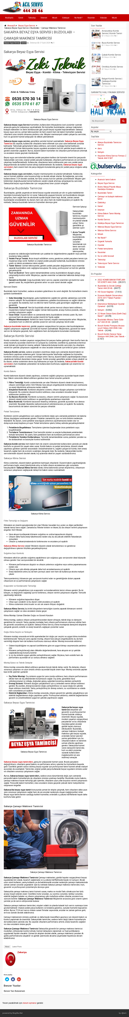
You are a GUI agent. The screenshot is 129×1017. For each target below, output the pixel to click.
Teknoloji (32, 18)
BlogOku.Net (18, 1013)
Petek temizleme (105, 249)
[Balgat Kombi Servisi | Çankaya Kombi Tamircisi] (96, 85)
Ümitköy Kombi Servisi (112, 66)
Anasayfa (11, 25)
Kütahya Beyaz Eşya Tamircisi (111, 223)
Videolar (103, 18)
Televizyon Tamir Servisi (108, 263)
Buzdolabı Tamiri (105, 193)
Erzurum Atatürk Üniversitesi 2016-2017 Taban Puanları (110, 296)
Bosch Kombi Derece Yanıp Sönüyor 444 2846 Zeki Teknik (111, 335)
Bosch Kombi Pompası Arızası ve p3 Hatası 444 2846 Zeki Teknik (111, 328)
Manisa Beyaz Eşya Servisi (109, 227)
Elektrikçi (102, 202)
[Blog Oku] (23, 12)
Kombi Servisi (104, 219)
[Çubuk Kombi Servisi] (96, 61)
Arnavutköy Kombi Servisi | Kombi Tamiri (112, 32)
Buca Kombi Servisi (111, 43)
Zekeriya (33, 43)
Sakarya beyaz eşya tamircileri (18, 762)
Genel (20, 18)
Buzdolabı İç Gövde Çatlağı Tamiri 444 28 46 (109, 287)
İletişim (101, 152)
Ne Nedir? (78, 18)
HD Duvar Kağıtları (106, 292)
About (7, 947)
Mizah (54, 18)
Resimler (91, 18)
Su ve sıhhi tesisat (106, 256)
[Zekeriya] (10, 965)
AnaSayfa (9, 18)
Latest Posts (17, 947)
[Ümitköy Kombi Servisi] (96, 73)
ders (100, 148)
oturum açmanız (29, 1003)
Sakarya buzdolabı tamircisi (17, 326)
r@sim (123, 1013)
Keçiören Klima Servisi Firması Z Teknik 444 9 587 (112, 157)
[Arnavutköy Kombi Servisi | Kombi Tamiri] (96, 37)
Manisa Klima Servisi (107, 230)
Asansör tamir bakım (107, 179)
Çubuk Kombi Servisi (111, 54)
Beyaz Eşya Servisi (26, 25)
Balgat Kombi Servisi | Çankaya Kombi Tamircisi (112, 81)
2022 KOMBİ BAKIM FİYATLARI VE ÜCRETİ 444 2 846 (111, 281)
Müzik (114, 18)
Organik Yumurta (105, 241)
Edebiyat (65, 18)
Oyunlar (101, 245)
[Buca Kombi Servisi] (96, 49)
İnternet (44, 18)
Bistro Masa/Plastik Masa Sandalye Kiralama (109, 188)
